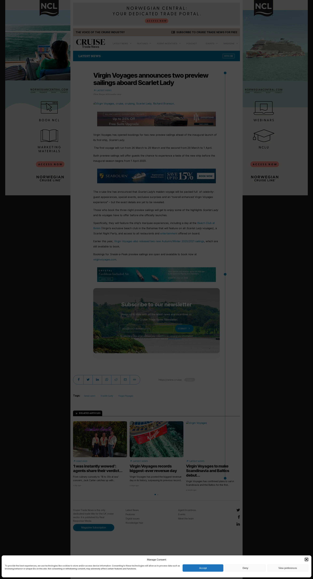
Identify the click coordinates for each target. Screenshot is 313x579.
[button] (306, 559)
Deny (245, 568)
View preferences (287, 568)
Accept (203, 568)
